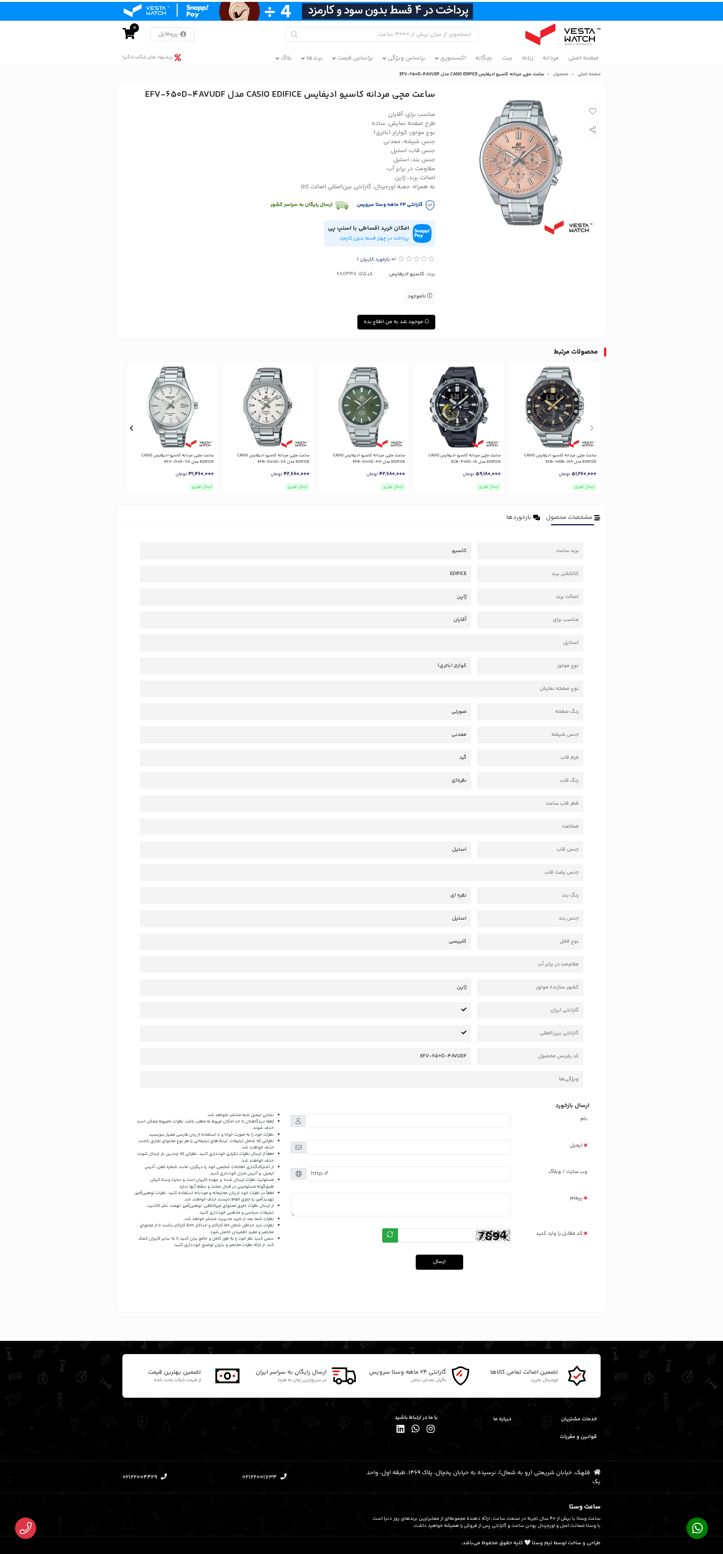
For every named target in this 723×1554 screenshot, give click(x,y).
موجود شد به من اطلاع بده (394, 322)
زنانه (527, 58)
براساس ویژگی (407, 58)
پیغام (576, 1198)
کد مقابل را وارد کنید (559, 1233)
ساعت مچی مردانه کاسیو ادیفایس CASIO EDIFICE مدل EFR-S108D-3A (369, 459)
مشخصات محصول (569, 517)
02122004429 (139, 1477)
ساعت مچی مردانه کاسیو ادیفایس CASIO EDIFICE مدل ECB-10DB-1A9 (560, 459)
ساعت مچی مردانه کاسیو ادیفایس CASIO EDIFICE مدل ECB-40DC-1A (465, 459)
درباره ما (502, 1419)
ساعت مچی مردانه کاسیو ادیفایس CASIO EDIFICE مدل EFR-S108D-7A (273, 459)
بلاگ (286, 58)
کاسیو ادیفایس (406, 274)
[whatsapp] (415, 1430)
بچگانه (484, 58)
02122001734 (259, 1477)
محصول (561, 74)
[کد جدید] (390, 1235)
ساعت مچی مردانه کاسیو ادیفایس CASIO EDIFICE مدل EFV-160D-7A (178, 459)
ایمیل (576, 1145)
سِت (507, 58)
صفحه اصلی (583, 58)
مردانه (551, 58)
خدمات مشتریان (579, 1419)
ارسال (439, 1262)
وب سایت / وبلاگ (568, 1172)
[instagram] (430, 1430)
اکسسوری (453, 58)
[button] (592, 428)
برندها (315, 58)
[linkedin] (400, 1430)
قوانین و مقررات (578, 1437)
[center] (294, 34)
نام (583, 1119)
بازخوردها (518, 517)
